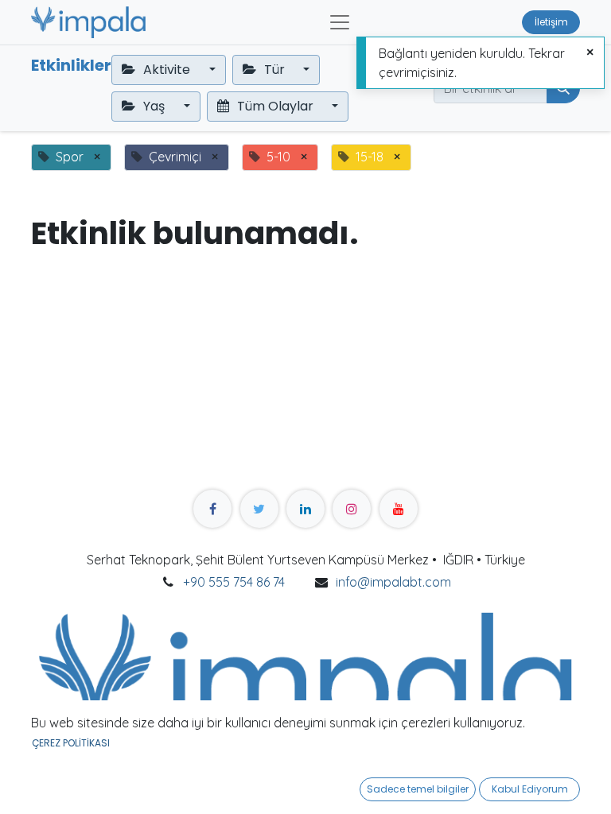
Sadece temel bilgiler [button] (418, 789)
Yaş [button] (154, 106)
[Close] (590, 52)
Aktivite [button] (166, 69)
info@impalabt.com (393, 582)
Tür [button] (274, 69)
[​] (212, 509)
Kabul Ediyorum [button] (530, 789)
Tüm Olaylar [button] (275, 106)
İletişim (551, 22)
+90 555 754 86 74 (234, 582)
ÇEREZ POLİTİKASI (71, 743)
